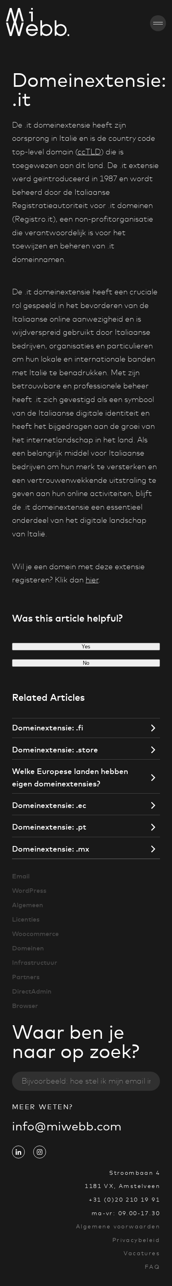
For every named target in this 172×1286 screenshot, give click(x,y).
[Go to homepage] (15, 23)
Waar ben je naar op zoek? (76, 1041)
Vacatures (142, 1253)
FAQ (152, 1266)
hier (92, 579)
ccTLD (89, 151)
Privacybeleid (136, 1240)
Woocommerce (35, 934)
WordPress (29, 890)
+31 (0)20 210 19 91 (124, 1199)
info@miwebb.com (67, 1126)
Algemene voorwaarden (118, 1226)
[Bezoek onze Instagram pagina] (39, 1152)
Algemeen (27, 905)
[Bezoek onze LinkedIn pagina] (18, 1152)
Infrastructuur (34, 962)
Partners (26, 977)
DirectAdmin (32, 991)
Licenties (26, 919)
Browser (25, 1006)
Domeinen (28, 948)
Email (21, 876)
